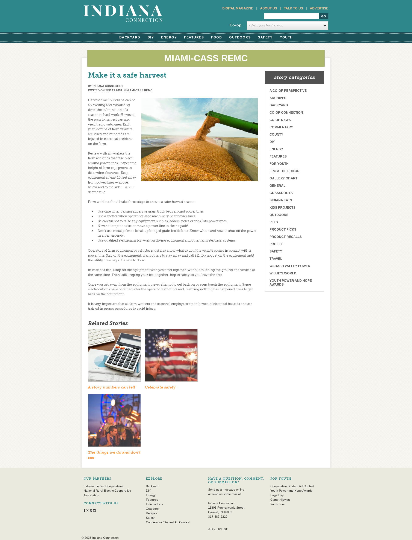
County (276, 134)
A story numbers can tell (111, 387)
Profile (276, 244)
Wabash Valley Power (290, 266)
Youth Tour (277, 504)
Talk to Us (293, 8)
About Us (268, 8)
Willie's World (283, 273)
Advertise (319, 8)
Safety (265, 37)
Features (194, 37)
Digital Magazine (237, 8)
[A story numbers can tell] (114, 356)
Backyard (129, 37)
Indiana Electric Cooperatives (103, 486)
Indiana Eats (281, 200)
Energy (169, 37)
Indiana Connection (108, 86)
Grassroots (281, 193)
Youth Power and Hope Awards (291, 282)
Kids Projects (282, 207)
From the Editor (285, 171)
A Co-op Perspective (288, 90)
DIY (151, 37)
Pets (274, 222)
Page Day (277, 495)
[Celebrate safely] (171, 356)
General (277, 185)
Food (216, 37)
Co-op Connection (286, 112)
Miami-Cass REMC (139, 90)
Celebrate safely (160, 387)
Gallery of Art (283, 178)
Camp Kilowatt (280, 499)
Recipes (151, 513)
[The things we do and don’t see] (114, 422)
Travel (276, 258)
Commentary (281, 127)
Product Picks (283, 229)
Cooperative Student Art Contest (168, 522)
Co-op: (236, 25)
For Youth (279, 163)
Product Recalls (286, 237)
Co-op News (280, 120)
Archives (278, 98)
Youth (286, 37)
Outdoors (240, 37)
